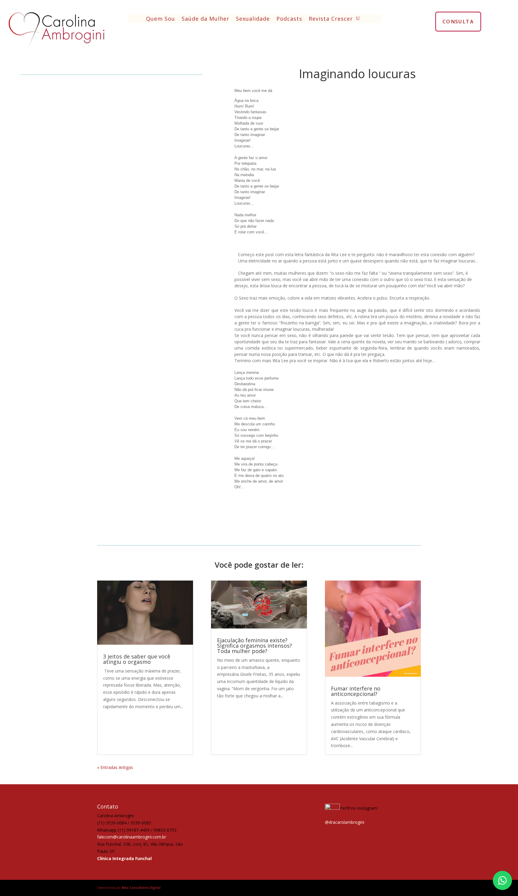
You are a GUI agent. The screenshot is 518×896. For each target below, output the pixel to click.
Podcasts (289, 19)
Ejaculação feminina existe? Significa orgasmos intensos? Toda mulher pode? (254, 646)
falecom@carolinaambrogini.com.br (131, 837)
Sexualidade (253, 19)
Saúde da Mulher (205, 19)
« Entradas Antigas (115, 767)
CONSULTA (458, 21)
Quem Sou (160, 19)
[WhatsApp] (502, 880)
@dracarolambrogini (344, 822)
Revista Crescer (331, 19)
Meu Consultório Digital (141, 888)
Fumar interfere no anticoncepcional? (355, 691)
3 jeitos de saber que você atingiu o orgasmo (136, 659)
